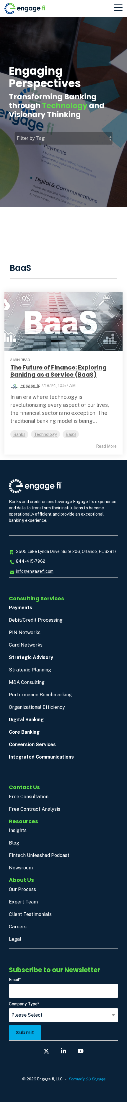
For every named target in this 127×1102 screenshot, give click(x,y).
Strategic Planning (30, 670)
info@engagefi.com (34, 571)
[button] (118, 7)
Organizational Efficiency (37, 707)
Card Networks (26, 645)
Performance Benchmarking (40, 695)
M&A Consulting (27, 682)
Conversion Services (32, 744)
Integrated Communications (41, 757)
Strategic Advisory (31, 657)
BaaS (71, 434)
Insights (18, 830)
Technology (45, 434)
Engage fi (29, 385)
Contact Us (24, 787)
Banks (19, 434)
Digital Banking (26, 719)
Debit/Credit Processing (36, 620)
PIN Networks (24, 632)
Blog (14, 843)
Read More (106, 446)
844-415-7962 (30, 561)
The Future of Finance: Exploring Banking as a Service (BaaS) (58, 371)
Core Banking (24, 732)
